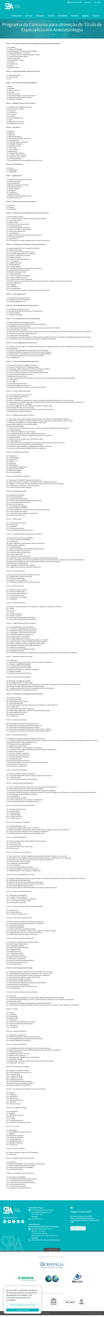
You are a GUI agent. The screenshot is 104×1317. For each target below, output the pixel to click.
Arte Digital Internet (96, 1313)
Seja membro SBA (75, 2)
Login (89, 2)
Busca (99, 2)
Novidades (62, 16)
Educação (40, 16)
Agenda (85, 16)
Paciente (74, 16)
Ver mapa (34, 1216)
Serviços (28, 16)
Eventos (51, 16)
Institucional (16, 16)
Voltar (53, 34)
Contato (95, 16)
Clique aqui (79, 1228)
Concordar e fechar (22, 1310)
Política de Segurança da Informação (22, 1305)
